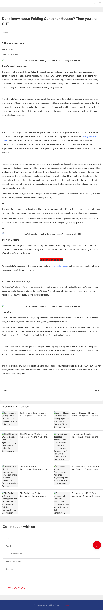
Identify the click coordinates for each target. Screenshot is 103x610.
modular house (60, 266)
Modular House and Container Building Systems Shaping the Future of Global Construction (85, 414)
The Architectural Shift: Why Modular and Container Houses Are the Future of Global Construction (85, 494)
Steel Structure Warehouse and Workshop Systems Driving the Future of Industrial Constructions (34, 435)
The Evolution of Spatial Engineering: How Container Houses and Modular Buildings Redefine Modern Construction (33, 494)
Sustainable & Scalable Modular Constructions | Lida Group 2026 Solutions (34, 414)
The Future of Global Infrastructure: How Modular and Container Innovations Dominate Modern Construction (34, 468)
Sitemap (65, 605)
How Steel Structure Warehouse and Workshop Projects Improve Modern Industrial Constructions (86, 468)
